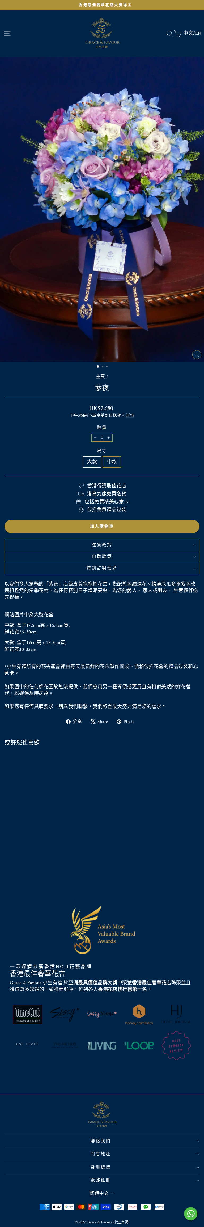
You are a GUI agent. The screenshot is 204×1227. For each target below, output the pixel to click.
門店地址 (101, 1154)
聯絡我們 (101, 1141)
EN (198, 33)
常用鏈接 (101, 1167)
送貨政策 (102, 545)
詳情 (130, 415)
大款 (92, 462)
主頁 (100, 377)
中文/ (189, 33)
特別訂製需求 (102, 568)
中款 (112, 462)
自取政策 (102, 556)
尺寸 (102, 451)
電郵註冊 (101, 1180)
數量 (102, 427)
